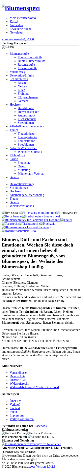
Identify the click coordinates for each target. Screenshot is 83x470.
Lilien (21, 90)
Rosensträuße (26, 64)
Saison (14, 159)
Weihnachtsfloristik (30, 151)
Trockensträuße (27, 68)
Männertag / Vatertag (31, 173)
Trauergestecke (27, 137)
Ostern (22, 166)
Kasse (13, 21)
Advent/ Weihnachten (23, 148)
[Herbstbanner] (12, 216)
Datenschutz (17, 376)
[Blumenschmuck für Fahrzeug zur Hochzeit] (31, 220)
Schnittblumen (19, 79)
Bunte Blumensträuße (31, 61)
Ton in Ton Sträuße (30, 57)
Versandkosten (19, 372)
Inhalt (13, 411)
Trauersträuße (26, 141)
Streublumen (26, 122)
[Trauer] (66, 220)
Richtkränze (17, 155)
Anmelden (16, 25)
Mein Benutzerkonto (23, 18)
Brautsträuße (26, 108)
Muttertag (24, 170)
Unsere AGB (18, 380)
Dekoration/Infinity (22, 75)
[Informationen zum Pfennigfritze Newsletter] (31, 444)
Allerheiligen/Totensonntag (27, 126)
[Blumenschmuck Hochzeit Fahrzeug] (26, 227)
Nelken (22, 86)
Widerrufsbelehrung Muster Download (34, 387)
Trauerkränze (26, 133)
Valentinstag (17, 71)
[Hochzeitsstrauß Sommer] (38, 212)
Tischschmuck (27, 119)
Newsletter (16, 32)
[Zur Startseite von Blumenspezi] (21, 8)
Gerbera (23, 101)
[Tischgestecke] (29, 223)
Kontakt (15, 408)
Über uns (15, 401)
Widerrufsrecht (19, 383)
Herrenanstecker (28, 111)
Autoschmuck (26, 115)
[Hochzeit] (47, 223)
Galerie (14, 177)
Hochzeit (15, 104)
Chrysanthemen (28, 97)
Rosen (22, 82)
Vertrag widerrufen (22, 419)
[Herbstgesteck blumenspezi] (41, 216)
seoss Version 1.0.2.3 (42, 466)
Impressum (17, 415)
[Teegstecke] (10, 223)
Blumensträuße (19, 53)
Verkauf (15, 404)
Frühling (23, 93)
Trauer (14, 130)
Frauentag (24, 162)
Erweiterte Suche (20, 28)
